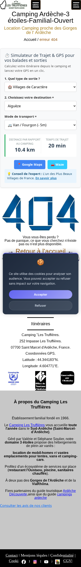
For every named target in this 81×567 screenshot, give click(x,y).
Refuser (40, 305)
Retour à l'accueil (41, 251)
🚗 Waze (57, 164)
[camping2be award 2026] (13, 378)
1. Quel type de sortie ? (22, 79)
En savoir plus (46, 178)
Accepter (40, 294)
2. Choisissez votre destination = (29, 97)
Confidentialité (62, 555)
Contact (12, 555)
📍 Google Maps (29, 164)
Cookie (14, 561)
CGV (67, 561)
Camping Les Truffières (27, 425)
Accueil (30, 39)
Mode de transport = (21, 116)
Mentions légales (34, 555)
